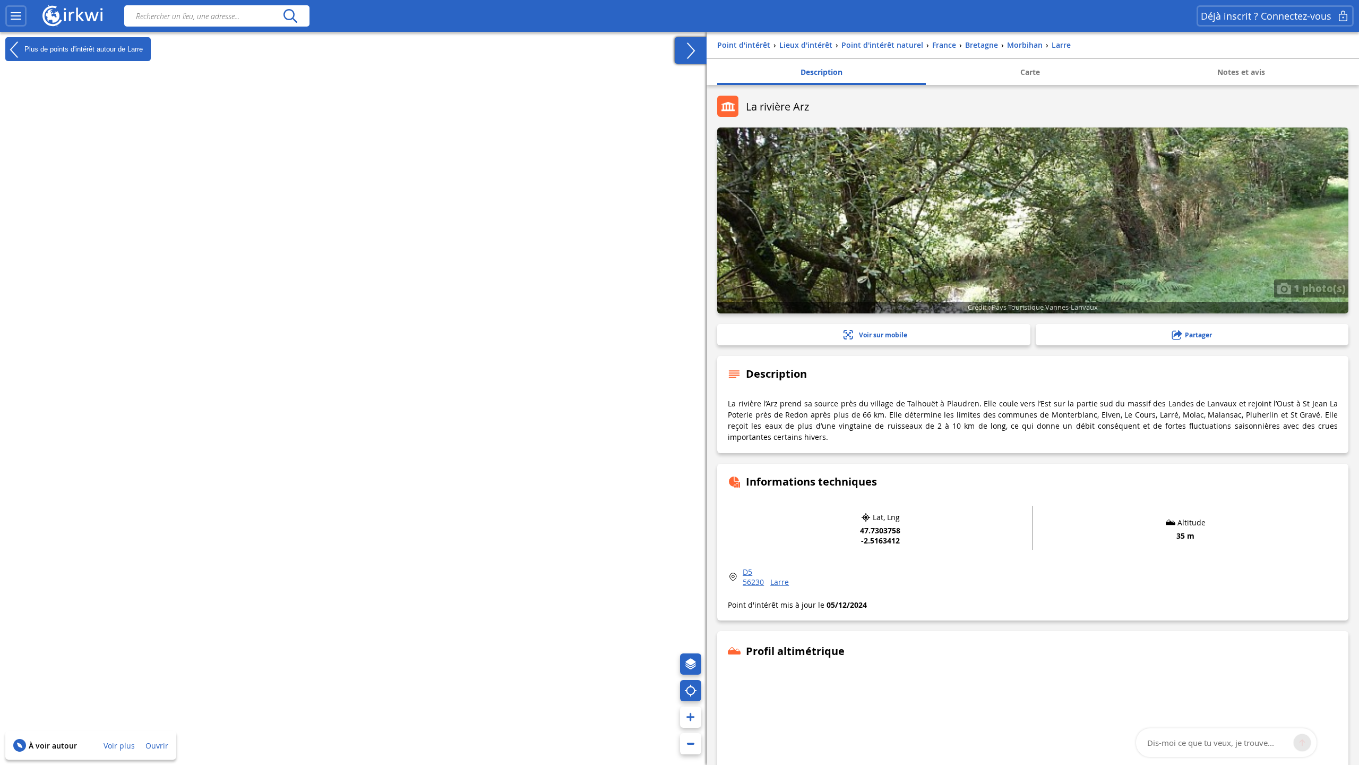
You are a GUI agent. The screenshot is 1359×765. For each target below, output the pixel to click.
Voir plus (119, 746)
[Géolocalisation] (690, 690)
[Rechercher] (290, 15)
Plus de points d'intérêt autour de (82, 49)
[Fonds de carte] (690, 664)
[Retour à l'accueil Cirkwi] (72, 16)
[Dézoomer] (690, 743)
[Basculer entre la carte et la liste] (691, 50)
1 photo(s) (1318, 287)
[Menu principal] (16, 16)
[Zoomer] (690, 717)
